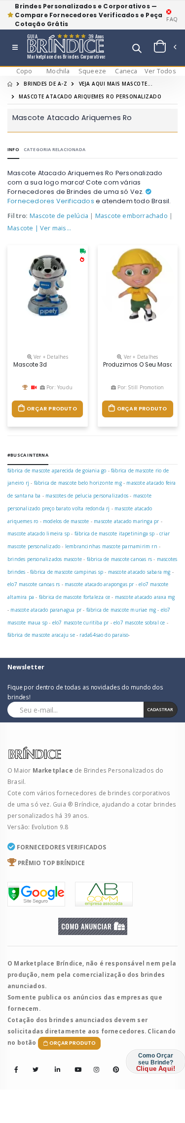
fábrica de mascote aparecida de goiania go (56, 470)
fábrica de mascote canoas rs (119, 559)
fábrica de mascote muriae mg (121, 609)
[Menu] (15, 48)
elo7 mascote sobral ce (139, 622)
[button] (137, 49)
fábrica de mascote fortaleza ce (74, 596)
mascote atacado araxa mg (145, 596)
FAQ (172, 19)
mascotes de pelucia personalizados (86, 495)
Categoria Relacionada (54, 149)
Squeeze (92, 71)
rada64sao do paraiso (103, 634)
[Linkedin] (55, 1063)
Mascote (20, 228)
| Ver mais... (53, 228)
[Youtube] (74, 1063)
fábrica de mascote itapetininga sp (114, 533)
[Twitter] (35, 1070)
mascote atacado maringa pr (126, 521)
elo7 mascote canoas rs (33, 584)
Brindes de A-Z (45, 83)
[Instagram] (94, 1063)
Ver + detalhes (50, 356)
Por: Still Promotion (140, 387)
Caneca (126, 71)
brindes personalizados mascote (44, 559)
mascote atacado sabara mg (139, 571)
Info (13, 149)
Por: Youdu (59, 387)
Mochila (58, 71)
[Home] (9, 83)
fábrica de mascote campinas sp (66, 571)
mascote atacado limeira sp (38, 533)
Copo (24, 71)
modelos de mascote (66, 521)
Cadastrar (160, 709)
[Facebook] (16, 1070)
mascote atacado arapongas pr (99, 584)
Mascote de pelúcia (59, 216)
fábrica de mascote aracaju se (41, 634)
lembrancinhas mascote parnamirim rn (111, 546)
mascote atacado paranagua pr (45, 609)
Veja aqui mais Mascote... (116, 83)
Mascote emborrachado (131, 216)
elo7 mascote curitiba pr (80, 622)
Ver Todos (160, 71)
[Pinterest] (113, 1063)
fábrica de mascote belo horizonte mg (78, 482)
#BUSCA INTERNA (27, 455)
